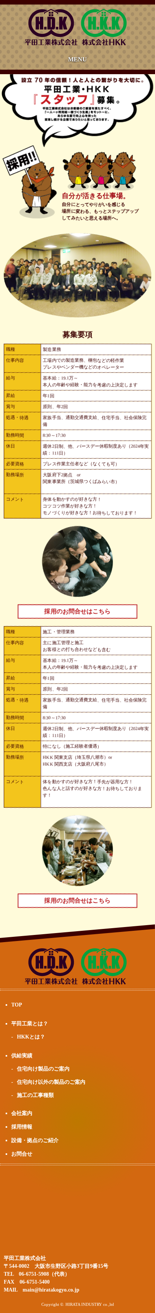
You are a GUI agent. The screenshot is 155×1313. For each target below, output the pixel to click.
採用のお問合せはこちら (77, 611)
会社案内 (21, 1113)
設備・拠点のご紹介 (35, 1140)
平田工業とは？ (29, 1023)
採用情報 (21, 1127)
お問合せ (21, 1154)
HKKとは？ (31, 1037)
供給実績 (21, 1055)
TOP (16, 1005)
